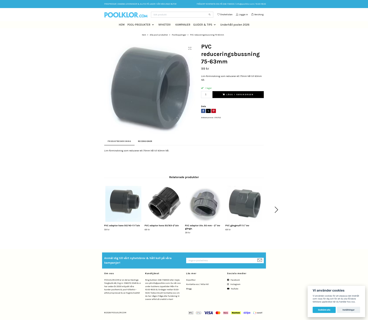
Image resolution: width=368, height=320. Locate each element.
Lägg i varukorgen (240, 101)
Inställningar (349, 310)
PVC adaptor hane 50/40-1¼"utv (122, 232)
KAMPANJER (182, 31)
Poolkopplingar (179, 41)
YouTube (234, 295)
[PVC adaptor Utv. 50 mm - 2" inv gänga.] (204, 210)
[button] (153, 31)
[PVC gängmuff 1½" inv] (244, 210)
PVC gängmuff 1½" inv (237, 232)
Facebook (235, 286)
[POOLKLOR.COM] (144, 15)
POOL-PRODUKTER (138, 31)
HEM (121, 31)
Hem (144, 41)
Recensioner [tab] (145, 148)
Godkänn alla (324, 310)
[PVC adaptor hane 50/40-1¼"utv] (123, 210)
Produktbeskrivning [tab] (119, 148)
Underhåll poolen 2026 (234, 31)
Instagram (235, 291)
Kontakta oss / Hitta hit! (197, 291)
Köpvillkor (191, 286)
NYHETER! (164, 31)
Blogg (188, 295)
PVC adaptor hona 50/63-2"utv (162, 232)
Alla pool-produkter (159, 41)
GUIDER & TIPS (202, 31)
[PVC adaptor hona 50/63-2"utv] (164, 210)
